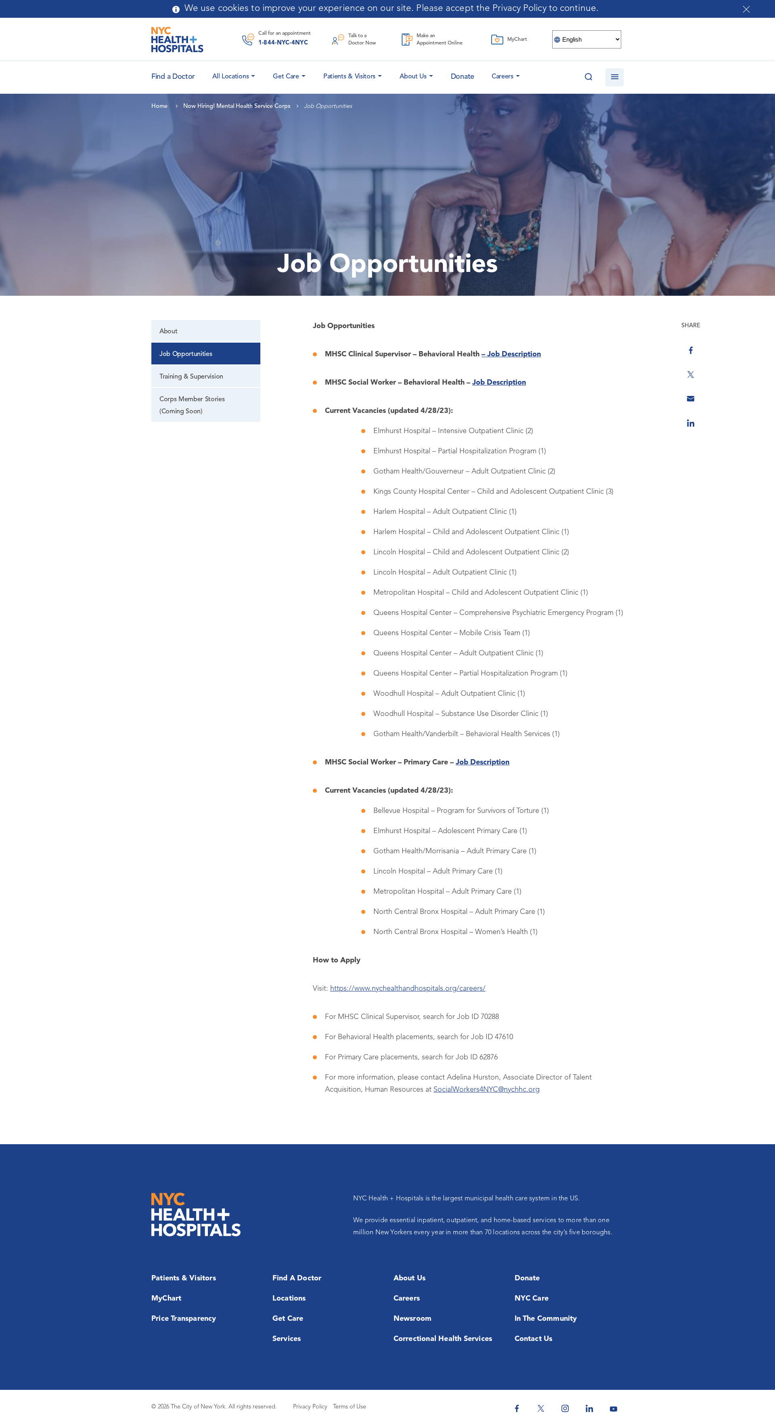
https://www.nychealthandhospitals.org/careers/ (408, 988)
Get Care (286, 77)
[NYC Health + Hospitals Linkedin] (589, 1408)
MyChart (166, 1298)
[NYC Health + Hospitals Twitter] (541, 1408)
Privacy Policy (310, 1407)
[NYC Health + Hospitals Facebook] (517, 1408)
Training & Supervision (191, 377)
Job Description (499, 382)
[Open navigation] (614, 77)
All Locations (230, 77)
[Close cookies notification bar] (746, 9)
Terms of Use (349, 1407)
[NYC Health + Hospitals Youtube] (613, 1408)
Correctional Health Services (443, 1339)
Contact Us (534, 1339)
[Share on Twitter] (691, 374)
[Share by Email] (691, 399)
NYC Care (532, 1298)
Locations (289, 1298)
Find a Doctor (297, 1278)
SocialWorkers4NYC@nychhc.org (487, 1089)
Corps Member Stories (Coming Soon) (192, 405)
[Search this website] (588, 77)
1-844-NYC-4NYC (283, 43)
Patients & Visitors (349, 77)
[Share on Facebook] (691, 350)
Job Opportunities (185, 354)
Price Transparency (183, 1318)
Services (286, 1339)
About (168, 331)
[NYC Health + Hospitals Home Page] (177, 40)
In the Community (546, 1318)
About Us (413, 77)
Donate (462, 76)
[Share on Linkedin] (691, 423)
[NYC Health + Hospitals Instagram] (565, 1408)
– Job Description (511, 354)
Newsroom (413, 1318)
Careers (502, 77)
